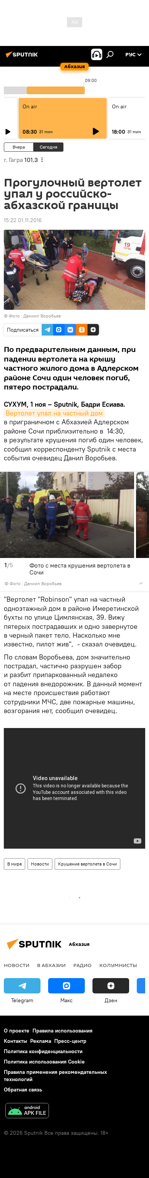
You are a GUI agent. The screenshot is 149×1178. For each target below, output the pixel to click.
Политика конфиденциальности (43, 1051)
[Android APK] (27, 1111)
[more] (141, 583)
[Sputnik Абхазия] (23, 57)
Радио (82, 965)
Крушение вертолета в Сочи (87, 864)
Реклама (40, 1040)
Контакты (15, 1040)
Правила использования (62, 1030)
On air (30, 106)
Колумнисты (118, 965)
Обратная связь (23, 1089)
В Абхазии (51, 965)
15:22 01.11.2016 (23, 220)
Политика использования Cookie (44, 1061)
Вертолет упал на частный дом (54, 413)
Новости (40, 864)
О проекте (16, 1030)
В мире (14, 864)
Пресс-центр (70, 1040)
